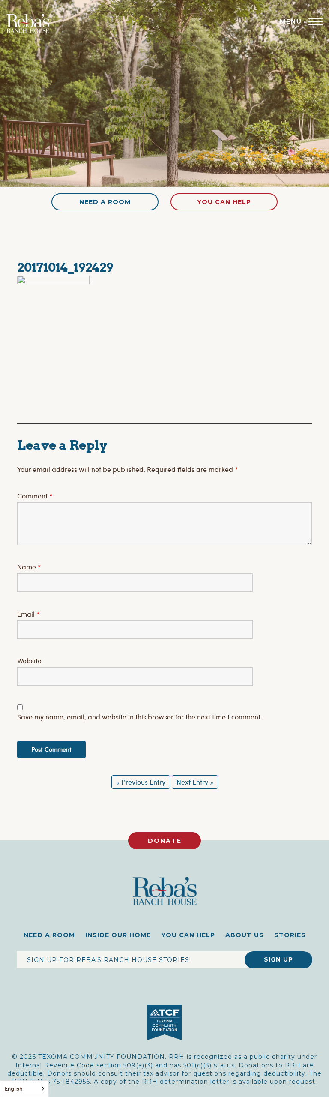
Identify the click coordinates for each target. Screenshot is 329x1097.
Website (29, 660)
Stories (290, 935)
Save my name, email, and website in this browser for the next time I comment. (139, 716)
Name (29, 566)
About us (244, 935)
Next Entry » (194, 781)
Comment (34, 495)
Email (28, 613)
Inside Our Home (118, 935)
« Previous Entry (140, 781)
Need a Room (105, 202)
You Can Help (224, 202)
